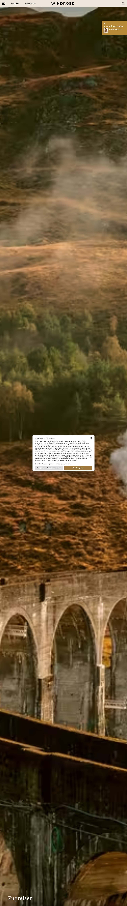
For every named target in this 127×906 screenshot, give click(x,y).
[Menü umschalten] (3, 3)
